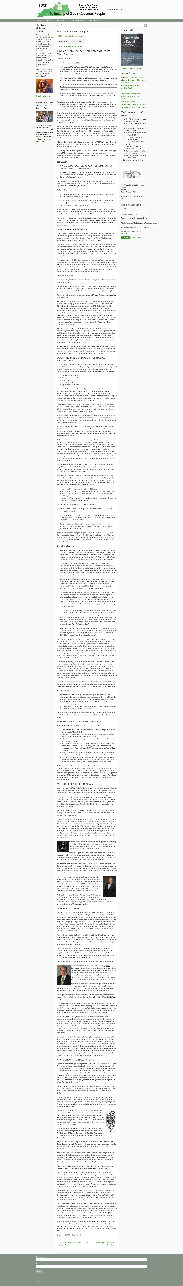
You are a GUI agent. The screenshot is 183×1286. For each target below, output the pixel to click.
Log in (38, 1281)
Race (62, 25)
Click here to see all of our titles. (131, 68)
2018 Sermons (62, 36)
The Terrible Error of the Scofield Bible (133, 104)
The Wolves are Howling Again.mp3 (71, 46)
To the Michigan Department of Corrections (104, 1244)
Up (87, 1242)
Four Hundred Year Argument (130, 94)
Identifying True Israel (128, 88)
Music (49, 20)
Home (39, 20)
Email (123, 209)
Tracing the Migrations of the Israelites (133, 107)
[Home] (71, 9)
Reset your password (43, 1276)
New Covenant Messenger (76, 20)
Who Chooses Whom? (128, 102)
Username (40, 1257)
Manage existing (135, 237)
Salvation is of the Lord (128, 91)
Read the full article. (43, 96)
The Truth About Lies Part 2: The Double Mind (70, 1244)
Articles (59, 20)
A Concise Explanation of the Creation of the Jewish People (133, 81)
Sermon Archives (95, 20)
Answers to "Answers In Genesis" (132, 77)
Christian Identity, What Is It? (130, 85)
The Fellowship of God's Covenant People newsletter (139, 223)
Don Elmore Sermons (76, 36)
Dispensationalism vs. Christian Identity (131, 98)
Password (39, 1264)
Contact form (132, 196)
